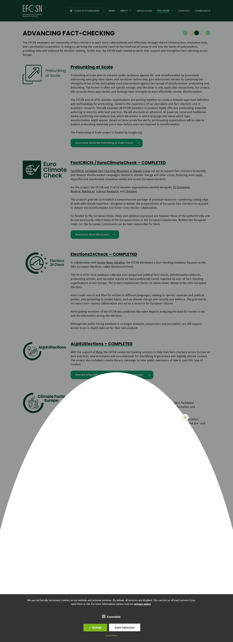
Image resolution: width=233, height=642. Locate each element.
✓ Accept (95, 627)
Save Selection (125, 627)
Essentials (114, 616)
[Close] (185, 417)
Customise (111, 635)
